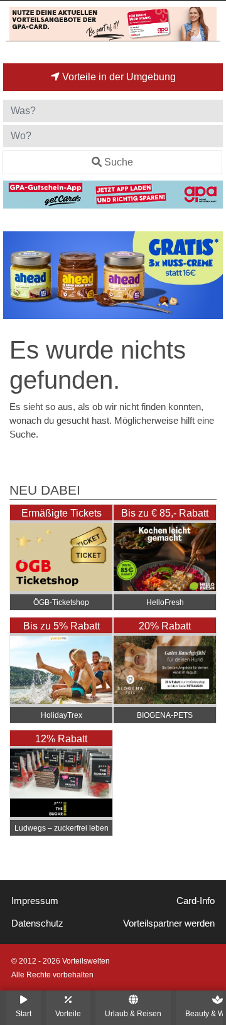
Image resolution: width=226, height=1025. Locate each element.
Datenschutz (37, 923)
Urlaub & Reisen (133, 1013)
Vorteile (68, 1013)
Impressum (34, 901)
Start (23, 1013)
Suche (118, 162)
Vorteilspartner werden (169, 923)
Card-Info (195, 901)
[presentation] (15, 275)
